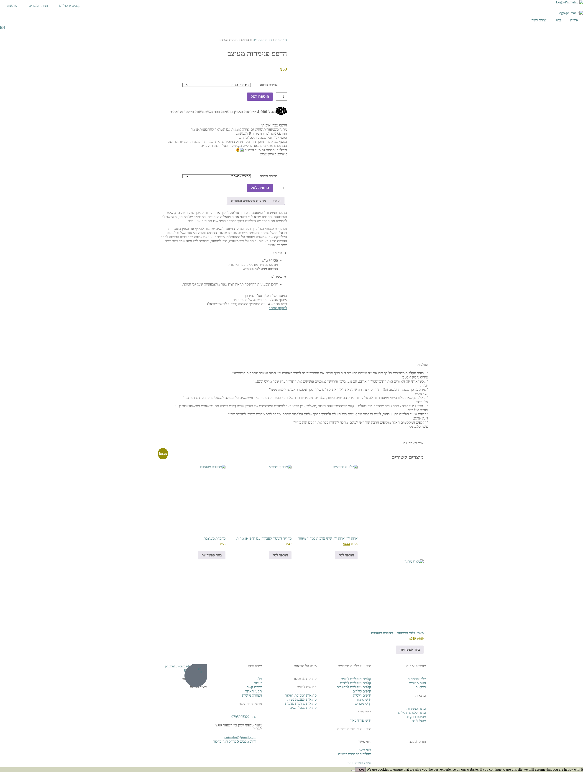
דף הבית (281, 40)
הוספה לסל (260, 96)
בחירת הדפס (269, 85)
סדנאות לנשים (307, 687)
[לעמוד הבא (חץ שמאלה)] (575, 386)
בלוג (558, 20)
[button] (291, 431)
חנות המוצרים (38, 6)
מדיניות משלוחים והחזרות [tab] (248, 201)
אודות (574, 20)
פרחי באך (364, 712)
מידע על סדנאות (305, 666)
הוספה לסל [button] (346, 555)
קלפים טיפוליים (69, 6)
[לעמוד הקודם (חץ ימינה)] (8, 386)
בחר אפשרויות (212, 555)
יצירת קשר (539, 20)
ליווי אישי (364, 742)
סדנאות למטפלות (305, 679)
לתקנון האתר (278, 308)
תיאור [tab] (276, 201)
